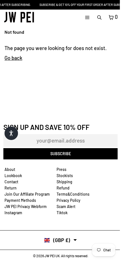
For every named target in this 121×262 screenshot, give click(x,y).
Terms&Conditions (73, 194)
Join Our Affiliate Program (27, 194)
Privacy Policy (68, 200)
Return (11, 188)
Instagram (13, 212)
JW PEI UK (52, 256)
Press (61, 169)
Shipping (64, 181)
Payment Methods (20, 200)
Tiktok (62, 212)
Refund (63, 188)
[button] (11, 133)
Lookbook (13, 175)
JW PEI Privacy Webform (26, 206)
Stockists (65, 175)
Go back (13, 58)
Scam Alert (66, 206)
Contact (11, 181)
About (10, 169)
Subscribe (60, 153)
